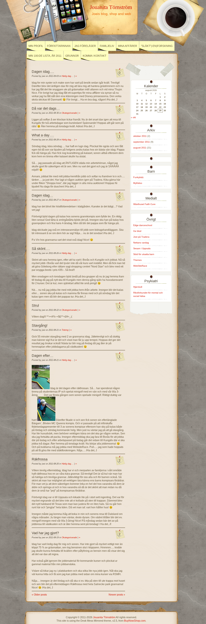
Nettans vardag (141, 242)
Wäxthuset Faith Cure (144, 204)
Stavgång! (39, 325)
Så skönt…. (41, 249)
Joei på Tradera (141, 237)
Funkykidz (138, 177)
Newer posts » (117, 594)
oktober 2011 (140, 136)
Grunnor (72, 55)
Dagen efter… (42, 356)
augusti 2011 (139, 147)
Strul (35, 305)
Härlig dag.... (68, 76)
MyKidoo (137, 183)
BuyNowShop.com (134, 620)
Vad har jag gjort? (45, 533)
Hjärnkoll (137, 287)
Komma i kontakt (94, 55)
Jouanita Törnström (111, 7)
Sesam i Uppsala (141, 248)
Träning (65, 330)
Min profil (35, 46)
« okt (133, 117)
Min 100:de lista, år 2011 (44, 55)
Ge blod (137, 231)
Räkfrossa (39, 459)
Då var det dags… (46, 108)
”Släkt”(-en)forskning (157, 46)
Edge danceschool (142, 225)
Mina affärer (127, 46)
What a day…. (43, 135)
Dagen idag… (42, 195)
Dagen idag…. (43, 72)
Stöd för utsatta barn (143, 254)
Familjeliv (107, 46)
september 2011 (141, 142)
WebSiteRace (140, 266)
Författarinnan (58, 46)
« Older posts (39, 594)
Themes (137, 260)
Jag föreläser (85, 46)
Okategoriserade (69, 113)
